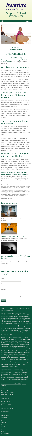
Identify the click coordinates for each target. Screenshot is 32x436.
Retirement (4, 417)
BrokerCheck (9, 310)
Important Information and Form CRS (11, 384)
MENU (27, 21)
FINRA (25, 342)
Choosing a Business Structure (12, 236)
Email (2, 283)
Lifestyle (3, 428)
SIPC (28, 342)
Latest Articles (4, 429)
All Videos (3, 431)
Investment (4, 419)
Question (3, 289)
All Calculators (5, 433)
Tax (2, 424)
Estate (3, 420)
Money (3, 426)
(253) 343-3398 (5, 398)
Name (2, 278)
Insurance (3, 422)
